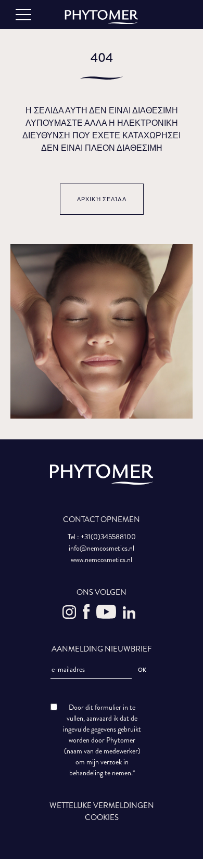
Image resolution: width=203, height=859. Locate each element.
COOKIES (102, 817)
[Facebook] (87, 616)
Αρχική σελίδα (101, 199)
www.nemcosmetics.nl (101, 560)
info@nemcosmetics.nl (101, 548)
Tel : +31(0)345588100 (102, 537)
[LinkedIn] (129, 616)
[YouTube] (107, 616)
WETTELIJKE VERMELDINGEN (101, 805)
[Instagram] (70, 616)
